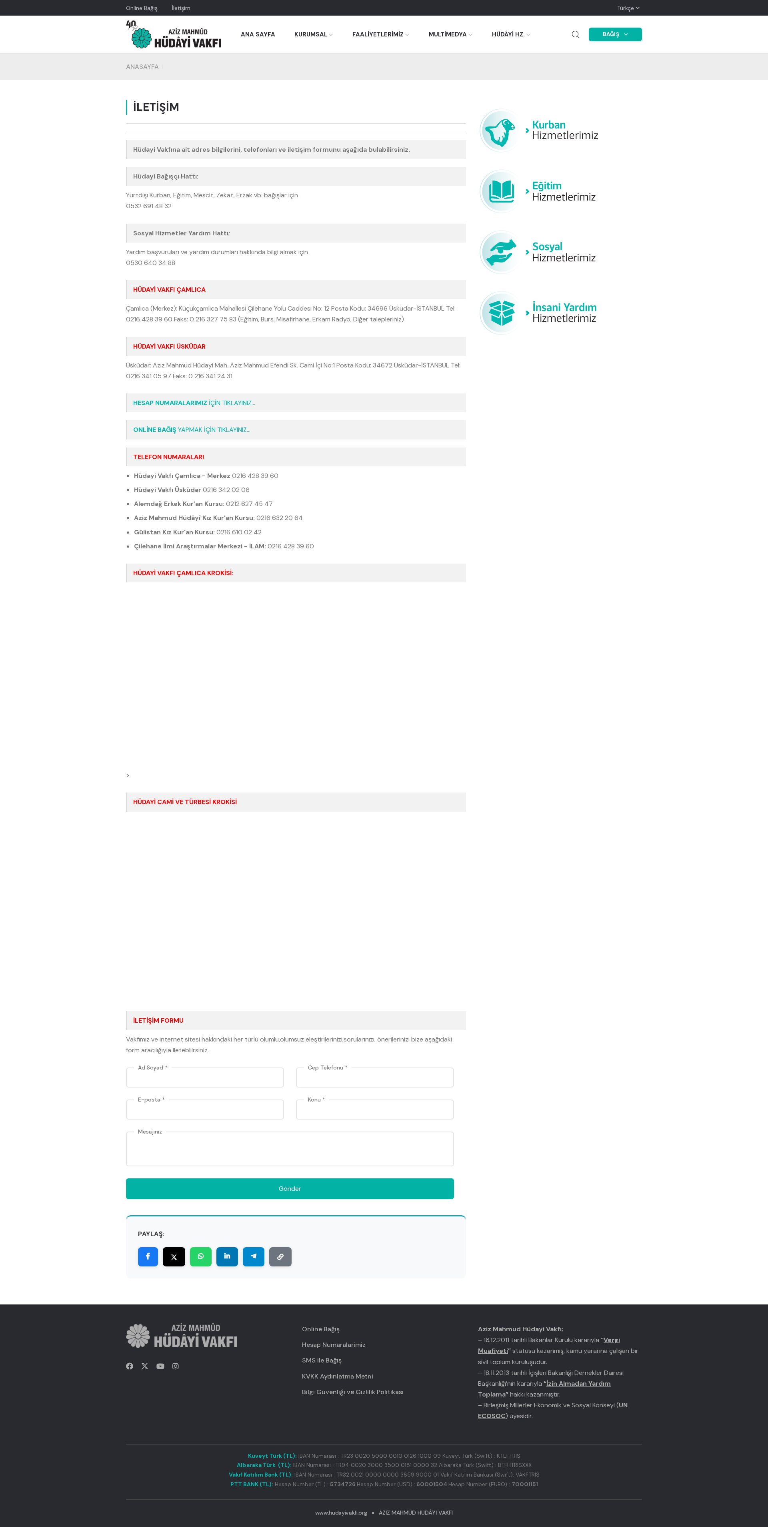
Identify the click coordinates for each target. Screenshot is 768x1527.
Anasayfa (142, 66)
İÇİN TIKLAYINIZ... (194, 403)
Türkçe (625, 8)
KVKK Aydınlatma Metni (337, 1376)
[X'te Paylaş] (174, 1256)
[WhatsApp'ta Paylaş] (201, 1256)
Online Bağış (142, 8)
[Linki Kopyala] (280, 1256)
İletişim (181, 8)
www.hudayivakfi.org (341, 1512)
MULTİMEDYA (448, 34)
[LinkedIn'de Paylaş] (227, 1256)
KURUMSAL (310, 34)
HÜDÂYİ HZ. (508, 34)
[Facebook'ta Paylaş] (148, 1256)
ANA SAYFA (258, 34)
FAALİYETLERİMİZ (378, 34)
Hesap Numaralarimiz (334, 1344)
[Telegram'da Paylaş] (253, 1256)
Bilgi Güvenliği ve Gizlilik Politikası (353, 1392)
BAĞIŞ (611, 34)
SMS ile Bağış (322, 1360)
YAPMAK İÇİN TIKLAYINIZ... (191, 429)
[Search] (575, 34)
